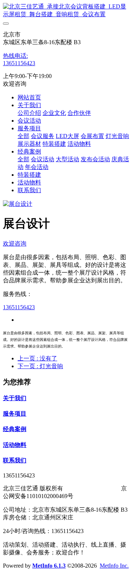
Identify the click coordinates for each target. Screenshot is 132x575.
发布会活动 (95, 159)
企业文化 (54, 113)
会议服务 (42, 136)
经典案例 (29, 151)
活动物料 (79, 144)
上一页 (37, 358)
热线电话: (15, 56)
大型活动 (67, 159)
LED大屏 (67, 136)
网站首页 (29, 97)
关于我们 (29, 105)
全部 (23, 136)
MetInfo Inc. (114, 565)
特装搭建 (54, 144)
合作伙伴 (79, 113)
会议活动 (29, 120)
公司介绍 (29, 113)
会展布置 (92, 136)
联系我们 (29, 190)
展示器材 (29, 144)
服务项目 (29, 128)
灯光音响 (117, 136)
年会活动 (36, 167)
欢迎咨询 (14, 243)
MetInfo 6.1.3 (49, 565)
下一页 (40, 366)
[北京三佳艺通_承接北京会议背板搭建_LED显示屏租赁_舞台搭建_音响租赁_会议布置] (66, 10)
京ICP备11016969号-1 (92, 488)
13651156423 (19, 63)
